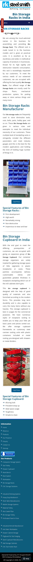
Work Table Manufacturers (11, 501)
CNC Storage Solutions (10, 486)
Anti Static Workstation (10, 529)
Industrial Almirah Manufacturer (13, 526)
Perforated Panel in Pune (11, 518)
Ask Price (16, 202)
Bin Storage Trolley (9, 515)
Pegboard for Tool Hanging (11, 536)
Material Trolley (8, 508)
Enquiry (5, 441)
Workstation (6, 479)
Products (6, 434)
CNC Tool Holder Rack (10, 547)
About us (6, 431)
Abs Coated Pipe (8, 511)
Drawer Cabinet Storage (10, 533)
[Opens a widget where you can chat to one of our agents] (26, 559)
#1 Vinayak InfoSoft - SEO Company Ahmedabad (16, 556)
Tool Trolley (6, 466)
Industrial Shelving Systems (11, 494)
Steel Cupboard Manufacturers (13, 540)
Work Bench (7, 472)
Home (5, 427)
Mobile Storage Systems (10, 504)
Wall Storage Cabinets (10, 543)
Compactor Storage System (11, 462)
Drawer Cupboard (8, 469)
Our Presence (7, 438)
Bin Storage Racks (8, 483)
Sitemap (5, 448)
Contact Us (6, 445)
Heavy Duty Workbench (10, 497)
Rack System (7, 476)
